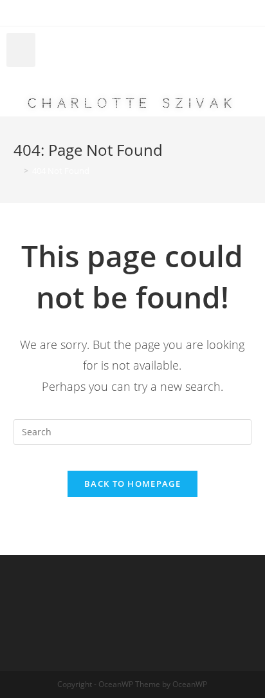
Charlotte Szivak (132, 103)
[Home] (17, 170)
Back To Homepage (132, 483)
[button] (20, 50)
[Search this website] (133, 431)
